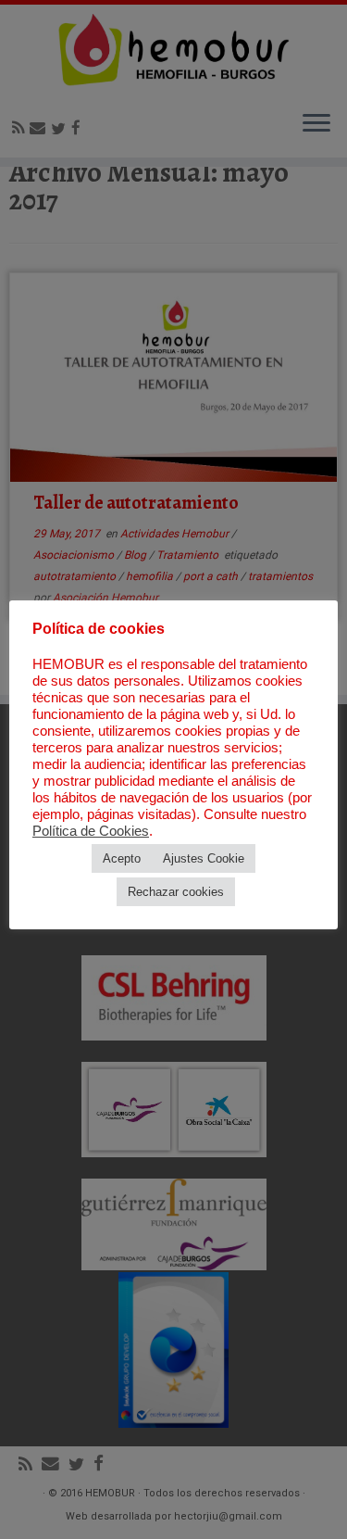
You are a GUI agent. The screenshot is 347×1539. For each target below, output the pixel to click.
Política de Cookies (90, 831)
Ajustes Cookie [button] (203, 858)
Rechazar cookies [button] (176, 892)
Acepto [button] (122, 858)
